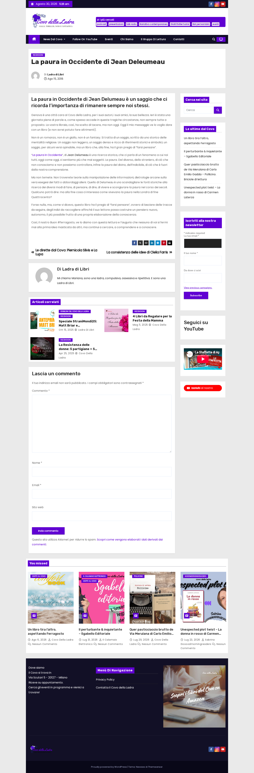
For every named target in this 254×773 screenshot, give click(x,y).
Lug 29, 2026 (141, 639)
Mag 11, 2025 (140, 325)
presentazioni (116, 24)
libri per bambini (200, 24)
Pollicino (138, 576)
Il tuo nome (191, 253)
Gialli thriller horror (180, 24)
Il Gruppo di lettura (153, 39)
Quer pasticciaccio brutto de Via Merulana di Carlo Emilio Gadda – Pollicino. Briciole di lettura (151, 636)
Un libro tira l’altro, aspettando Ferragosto (46, 632)
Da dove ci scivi (192, 270)
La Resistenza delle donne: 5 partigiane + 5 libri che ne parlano (77, 349)
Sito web (38, 507)
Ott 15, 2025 (66, 330)
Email (36, 485)
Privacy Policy (105, 680)
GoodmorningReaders (195, 576)
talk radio (131, 24)
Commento (41, 391)
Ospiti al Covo (38, 576)
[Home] (34, 39)
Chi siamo (127, 39)
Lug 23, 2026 (192, 639)
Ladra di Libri (55, 74)
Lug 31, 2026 (90, 639)
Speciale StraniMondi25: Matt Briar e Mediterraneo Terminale (78, 325)
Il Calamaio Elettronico (94, 576)
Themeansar (155, 767)
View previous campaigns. (198, 287)
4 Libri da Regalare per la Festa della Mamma (152, 318)
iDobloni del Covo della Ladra (74, 311)
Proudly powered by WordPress (109, 767)
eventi (216, 24)
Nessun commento (44, 644)
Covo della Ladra (62, 639)
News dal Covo (53, 39)
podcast (101, 24)
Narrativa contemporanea (153, 24)
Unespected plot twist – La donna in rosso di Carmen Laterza (202, 192)
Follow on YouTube (85, 39)
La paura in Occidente (47, 155)
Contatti (178, 39)
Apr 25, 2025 (66, 353)
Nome (37, 463)
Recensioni (38, 55)
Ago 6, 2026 (39, 639)
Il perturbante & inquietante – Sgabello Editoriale (100, 632)
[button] (213, 39)
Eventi (109, 39)
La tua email (191, 235)
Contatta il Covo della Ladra (115, 688)
